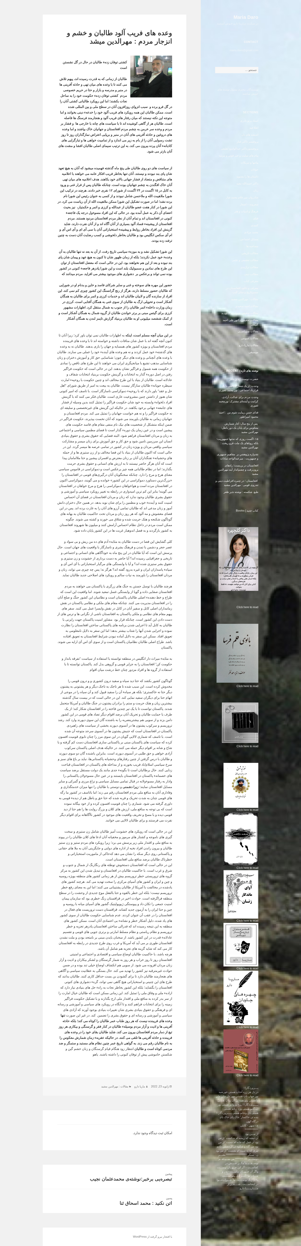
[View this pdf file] (235, 607)
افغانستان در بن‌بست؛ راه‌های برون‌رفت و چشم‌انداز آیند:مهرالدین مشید (238, 469)
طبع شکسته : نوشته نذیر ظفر (240, 491)
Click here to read (247, 607)
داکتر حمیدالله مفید (247, 183)
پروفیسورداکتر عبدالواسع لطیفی (239, 148)
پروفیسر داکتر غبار (247, 141)
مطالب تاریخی (250, 253)
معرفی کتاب (251, 281)
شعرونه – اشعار (249, 204)
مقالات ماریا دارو (248, 345)
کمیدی (254, 225)
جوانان (254, 169)
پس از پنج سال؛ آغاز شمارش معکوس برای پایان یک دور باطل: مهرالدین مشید (239, 427)
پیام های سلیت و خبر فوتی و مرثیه (238, 155)
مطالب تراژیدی (249, 267)
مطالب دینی (251, 274)
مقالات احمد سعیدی (246, 306)
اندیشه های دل (250, 134)
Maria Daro (246, 17)
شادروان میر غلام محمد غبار (242, 197)
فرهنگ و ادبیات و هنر (246, 211)
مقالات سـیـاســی (248, 331)
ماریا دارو (139, 1086)
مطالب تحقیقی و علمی (245, 260)
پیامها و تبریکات (249, 162)
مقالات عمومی (249, 338)
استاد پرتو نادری (249, 120)
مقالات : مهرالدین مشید (244, 299)
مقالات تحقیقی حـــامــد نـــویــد (239, 313)
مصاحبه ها (252, 246)
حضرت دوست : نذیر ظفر (243, 379)
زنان (255, 190)
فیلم (255, 218)
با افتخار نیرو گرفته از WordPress (152, 1236)
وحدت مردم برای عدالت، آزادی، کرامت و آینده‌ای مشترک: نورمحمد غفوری (238, 401)
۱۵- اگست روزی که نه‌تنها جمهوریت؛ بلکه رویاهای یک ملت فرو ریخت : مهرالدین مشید (237, 443)
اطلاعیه (253, 127)
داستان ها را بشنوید (247, 176)
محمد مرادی (251, 232)
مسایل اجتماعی (249, 239)
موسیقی (253, 352)
